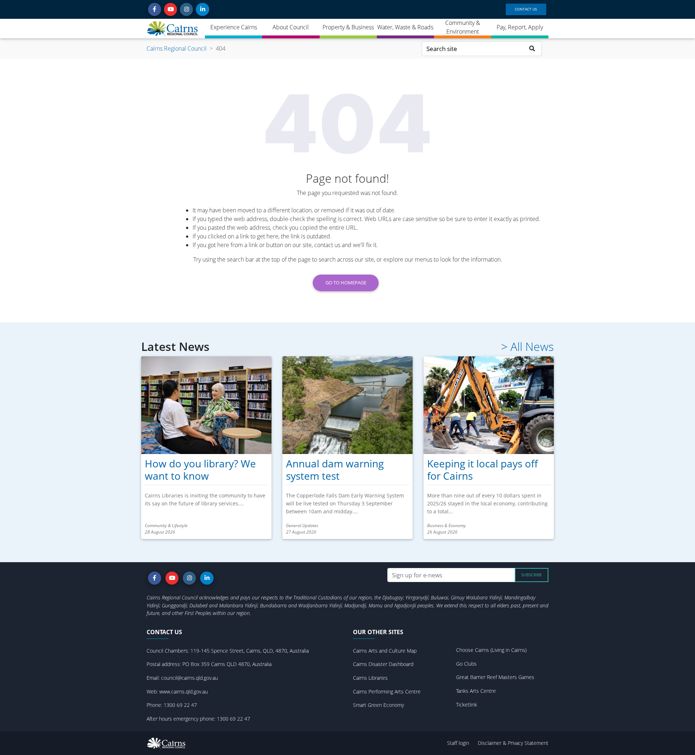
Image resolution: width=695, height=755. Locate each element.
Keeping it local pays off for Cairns (482, 470)
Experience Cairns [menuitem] (233, 27)
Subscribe (531, 574)
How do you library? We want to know (200, 470)
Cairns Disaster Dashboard (383, 664)
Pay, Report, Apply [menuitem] (520, 27)
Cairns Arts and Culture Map (385, 650)
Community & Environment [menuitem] (462, 27)
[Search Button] (532, 48)
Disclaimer (490, 742)
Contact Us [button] (526, 9)
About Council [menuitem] (291, 27)
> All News (527, 346)
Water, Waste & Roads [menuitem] (405, 27)
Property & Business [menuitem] (348, 27)
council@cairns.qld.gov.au (189, 677)
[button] (154, 9)
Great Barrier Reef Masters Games (495, 677)
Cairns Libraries (370, 677)
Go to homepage (345, 282)
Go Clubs (466, 663)
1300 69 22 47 (180, 704)
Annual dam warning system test (335, 470)
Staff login (458, 742)
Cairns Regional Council (177, 48)
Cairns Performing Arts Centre (387, 691)
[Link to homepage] (173, 28)
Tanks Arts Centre (476, 690)
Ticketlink (466, 704)
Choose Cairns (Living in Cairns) (491, 649)
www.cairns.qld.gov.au (183, 691)
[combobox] (472, 48)
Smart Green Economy (378, 704)
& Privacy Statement (525, 742)
